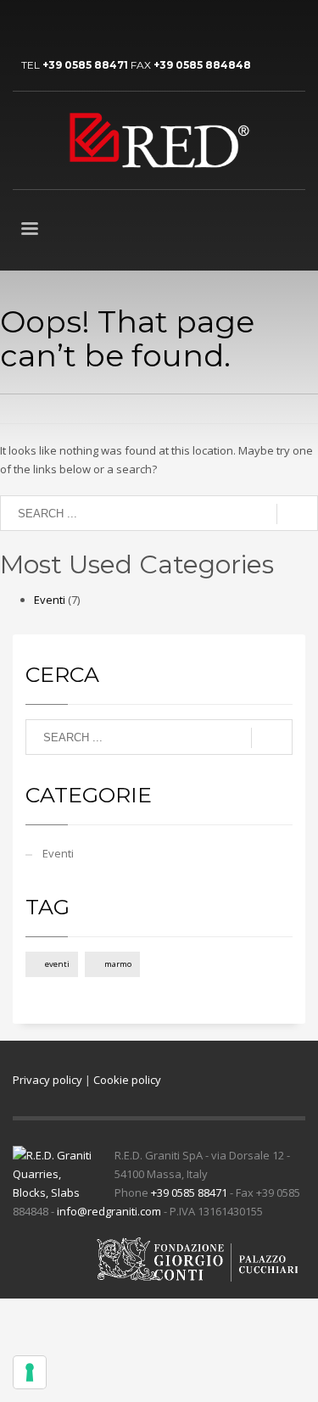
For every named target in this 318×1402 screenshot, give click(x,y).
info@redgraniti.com (109, 1211)
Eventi (49, 599)
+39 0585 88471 (85, 65)
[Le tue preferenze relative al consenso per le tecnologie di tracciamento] (30, 1372)
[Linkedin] (25, 25)
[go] (297, 514)
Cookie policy (127, 1079)
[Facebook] (76, 25)
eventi (57, 963)
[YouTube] (51, 25)
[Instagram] (101, 25)
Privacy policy (47, 1079)
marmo (117, 963)
